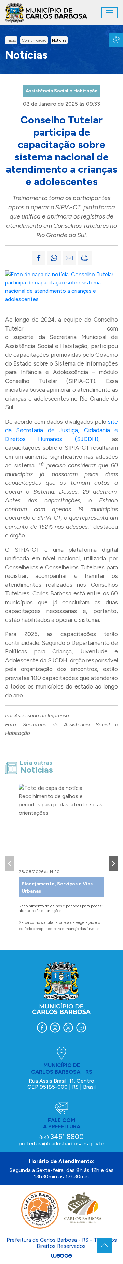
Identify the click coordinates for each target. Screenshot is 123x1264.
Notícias (59, 40)
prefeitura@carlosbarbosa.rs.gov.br (61, 1143)
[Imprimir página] (85, 258)
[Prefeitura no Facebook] (42, 1027)
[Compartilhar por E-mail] (69, 258)
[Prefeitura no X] (68, 1027)
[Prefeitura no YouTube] (81, 1027)
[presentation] (9, 863)
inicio (11, 40)
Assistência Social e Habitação (62, 91)
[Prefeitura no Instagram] (55, 1027)
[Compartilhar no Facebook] (38, 258)
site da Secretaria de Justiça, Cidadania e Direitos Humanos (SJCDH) (61, 430)
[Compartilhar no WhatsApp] (54, 258)
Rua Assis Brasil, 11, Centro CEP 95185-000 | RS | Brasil (61, 1083)
